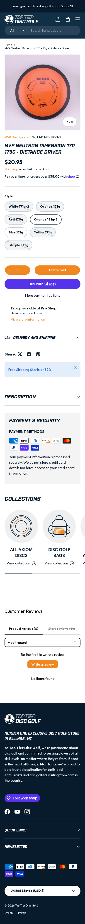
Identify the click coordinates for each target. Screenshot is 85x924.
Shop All (64, 6)
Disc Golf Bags (59, 552)
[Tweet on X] (19, 354)
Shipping (11, 169)
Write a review (42, 664)
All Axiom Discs (21, 552)
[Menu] (78, 19)
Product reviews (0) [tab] (23, 629)
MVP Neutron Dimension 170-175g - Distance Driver (37, 48)
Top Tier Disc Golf (26, 905)
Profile (22, 912)
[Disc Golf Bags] (59, 526)
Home (8, 45)
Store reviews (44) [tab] (61, 629)
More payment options (42, 295)
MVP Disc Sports (16, 137)
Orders (9, 912)
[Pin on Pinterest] (38, 354)
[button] (68, 19)
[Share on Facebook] (29, 354)
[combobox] (42, 30)
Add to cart (57, 270)
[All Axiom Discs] (21, 526)
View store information (28, 319)
